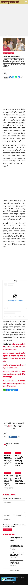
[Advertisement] (14, 19)
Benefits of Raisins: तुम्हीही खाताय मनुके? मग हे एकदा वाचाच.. (14, 366)
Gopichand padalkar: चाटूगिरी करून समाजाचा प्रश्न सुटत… (16, 546)
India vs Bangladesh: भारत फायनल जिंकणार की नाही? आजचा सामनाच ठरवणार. (14, 347)
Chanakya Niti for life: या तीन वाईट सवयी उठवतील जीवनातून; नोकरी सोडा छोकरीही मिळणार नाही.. (14, 384)
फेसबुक (10, 426)
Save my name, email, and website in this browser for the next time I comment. (14, 525)
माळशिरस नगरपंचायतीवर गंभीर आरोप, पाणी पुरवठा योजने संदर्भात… (17, 554)
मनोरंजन (11, 53)
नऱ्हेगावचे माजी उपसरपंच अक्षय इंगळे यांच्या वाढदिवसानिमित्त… (16, 562)
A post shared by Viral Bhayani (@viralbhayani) (15, 316)
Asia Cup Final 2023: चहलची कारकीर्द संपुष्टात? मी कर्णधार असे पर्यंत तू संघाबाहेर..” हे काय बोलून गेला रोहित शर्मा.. (14, 357)
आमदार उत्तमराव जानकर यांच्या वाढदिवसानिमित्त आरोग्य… (16, 539)
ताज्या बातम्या (5, 53)
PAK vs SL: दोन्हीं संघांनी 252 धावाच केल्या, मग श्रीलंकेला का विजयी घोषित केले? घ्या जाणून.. (14, 374)
